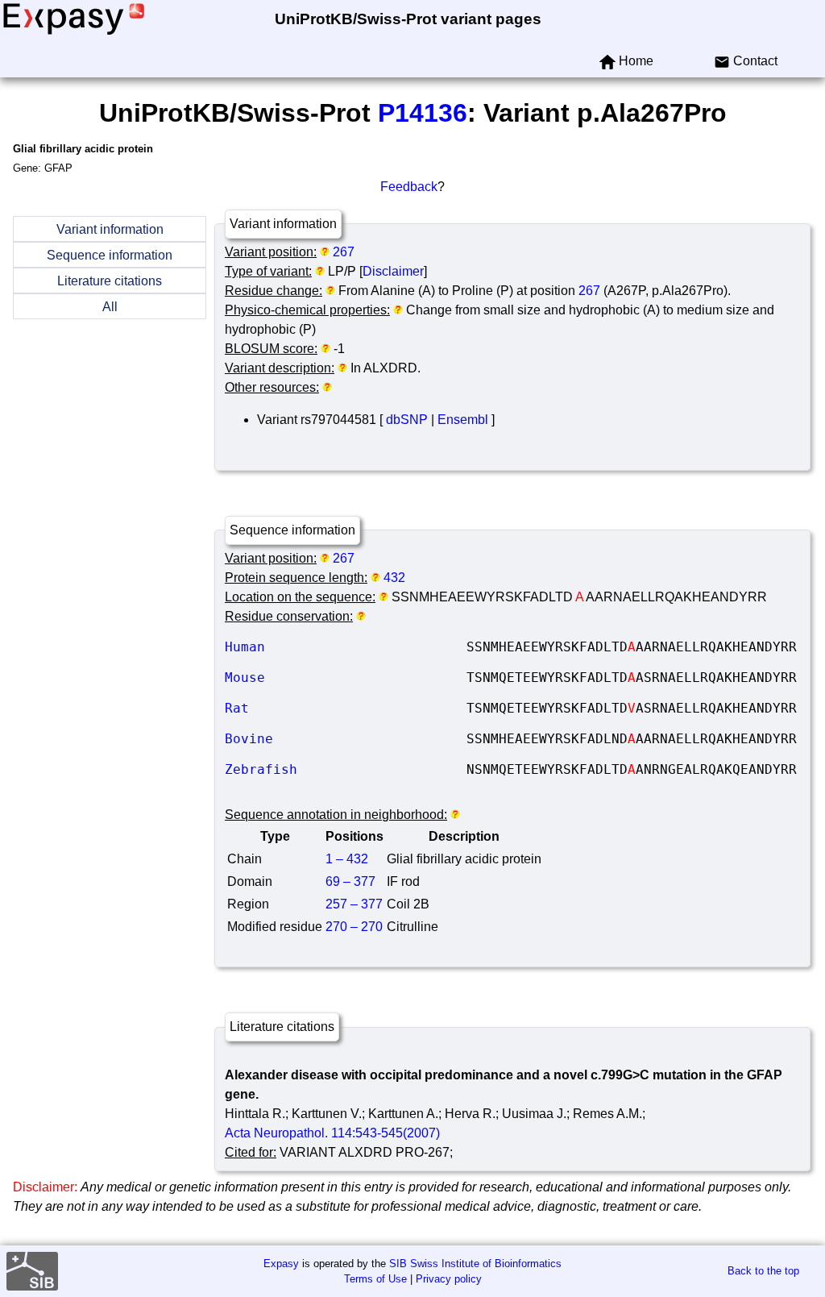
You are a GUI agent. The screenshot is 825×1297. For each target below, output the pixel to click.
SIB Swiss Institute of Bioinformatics (475, 1264)
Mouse (345, 677)
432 (394, 577)
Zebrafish (345, 769)
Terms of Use (375, 1279)
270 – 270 (354, 926)
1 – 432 (346, 859)
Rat (345, 708)
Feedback (408, 186)
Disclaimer (393, 271)
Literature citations (109, 281)
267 (343, 252)
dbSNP (407, 419)
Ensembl (462, 419)
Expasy (281, 1264)
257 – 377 (354, 904)
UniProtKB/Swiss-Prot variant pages (408, 18)
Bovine (345, 738)
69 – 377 (350, 881)
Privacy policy (449, 1279)
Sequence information (109, 255)
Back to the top (763, 1271)
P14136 (422, 112)
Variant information (110, 229)
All (110, 307)
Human (345, 647)
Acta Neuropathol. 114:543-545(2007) (332, 1133)
